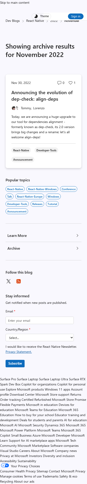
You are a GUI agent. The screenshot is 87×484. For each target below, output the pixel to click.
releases (37, 204)
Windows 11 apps (57, 389)
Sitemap (42, 471)
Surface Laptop (27, 379)
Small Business (21, 435)
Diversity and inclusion (59, 456)
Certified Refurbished (36, 399)
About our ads (24, 481)
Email (10, 311)
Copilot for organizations (38, 384)
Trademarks (50, 476)
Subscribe (15, 363)
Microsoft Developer (56, 435)
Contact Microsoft (61, 471)
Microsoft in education (42, 404)
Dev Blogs (13, 20)
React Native (35, 20)
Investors (35, 456)
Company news (66, 450)
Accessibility (8, 461)
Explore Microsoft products (25, 389)
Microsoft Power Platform (18, 430)
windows (53, 196)
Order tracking (10, 399)
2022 (54, 20)
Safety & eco (68, 476)
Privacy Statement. (19, 351)
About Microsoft (42, 450)
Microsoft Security (31, 425)
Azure (36, 435)
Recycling (6, 481)
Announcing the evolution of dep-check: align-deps (42, 95)
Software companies (64, 445)
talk (9, 196)
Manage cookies (11, 476)
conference (69, 189)
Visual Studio (9, 450)
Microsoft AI (8, 425)
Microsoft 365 (76, 425)
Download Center (22, 394)
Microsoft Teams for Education (36, 410)
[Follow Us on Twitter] (8, 281)
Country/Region (18, 329)
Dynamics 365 (55, 425)
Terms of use (33, 476)
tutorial (52, 204)
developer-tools (17, 204)
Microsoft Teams (48, 430)
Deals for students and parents (41, 420)
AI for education (75, 420)
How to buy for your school (34, 415)
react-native (15, 189)
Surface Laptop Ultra (53, 379)
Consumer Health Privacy (18, 471)
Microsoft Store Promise (69, 399)
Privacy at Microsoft (14, 456)
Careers (24, 450)
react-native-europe (29, 196)
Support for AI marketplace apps (32, 440)
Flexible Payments (12, 404)
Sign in (75, 16)
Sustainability (27, 461)
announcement (16, 211)
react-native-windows (42, 189)
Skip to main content (14, 2)
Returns (75, 394)
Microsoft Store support (52, 394)
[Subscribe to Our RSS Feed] (18, 281)
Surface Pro (8, 379)
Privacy (80, 471)
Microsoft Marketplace (33, 445)
